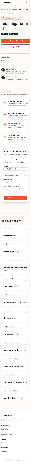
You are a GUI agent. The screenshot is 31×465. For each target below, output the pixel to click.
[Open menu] (28, 2)
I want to (6, 173)
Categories (4, 432)
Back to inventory (8, 13)
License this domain (17, 41)
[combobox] (15, 175)
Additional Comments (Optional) (12, 186)
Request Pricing (17, 198)
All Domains (4, 429)
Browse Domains (12, 9)
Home (3, 9)
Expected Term (8, 179)
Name (5, 160)
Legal (2, 60)
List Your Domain (6, 443)
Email (17, 160)
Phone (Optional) (8, 166)
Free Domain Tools (6, 434)
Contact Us (4, 451)
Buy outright (15, 47)
